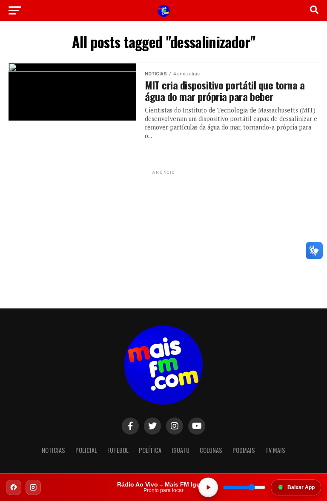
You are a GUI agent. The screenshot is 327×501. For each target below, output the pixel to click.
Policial (86, 450)
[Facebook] (13, 487)
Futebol (118, 450)
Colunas (211, 450)
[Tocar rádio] (208, 487)
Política (150, 450)
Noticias (53, 450)
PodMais (243, 450)
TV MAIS (275, 450)
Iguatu (180, 450)
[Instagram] (33, 487)
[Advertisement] (163, 229)
